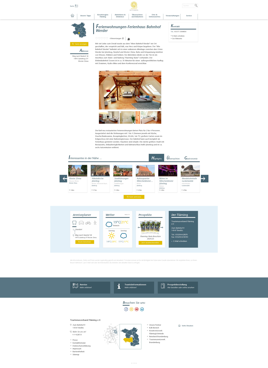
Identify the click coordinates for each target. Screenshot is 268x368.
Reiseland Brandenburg (158, 337)
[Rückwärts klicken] (138, 227)
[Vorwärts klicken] (163, 227)
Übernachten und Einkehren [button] (137, 16)
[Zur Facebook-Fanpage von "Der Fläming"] (126, 310)
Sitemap (76, 355)
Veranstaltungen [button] (172, 16)
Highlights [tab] (156, 158)
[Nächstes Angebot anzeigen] (204, 178)
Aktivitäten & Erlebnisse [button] (120, 16)
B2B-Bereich (154, 328)
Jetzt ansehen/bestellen (150, 243)
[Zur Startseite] (73, 17)
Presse (75, 340)
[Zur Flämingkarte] (122, 336)
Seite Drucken (187, 326)
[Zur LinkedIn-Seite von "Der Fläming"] (141, 310)
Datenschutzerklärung (82, 346)
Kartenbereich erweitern (205, 163)
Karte (72, 6)
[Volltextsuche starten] (196, 6)
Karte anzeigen (81, 44)
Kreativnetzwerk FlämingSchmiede (156, 332)
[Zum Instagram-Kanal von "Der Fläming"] (131, 310)
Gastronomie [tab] (190, 158)
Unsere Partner (155, 325)
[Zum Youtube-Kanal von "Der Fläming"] (136, 310)
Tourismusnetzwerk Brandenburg (157, 341)
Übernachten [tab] (173, 158)
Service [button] (189, 16)
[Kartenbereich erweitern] (216, 163)
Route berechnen (84, 242)
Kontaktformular (79, 343)
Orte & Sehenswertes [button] (154, 16)
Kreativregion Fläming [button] (102, 16)
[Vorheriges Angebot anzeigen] (63, 178)
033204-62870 (181, 235)
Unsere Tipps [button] (85, 16)
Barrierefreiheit (78, 352)
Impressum (77, 349)
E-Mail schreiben (180, 241)
